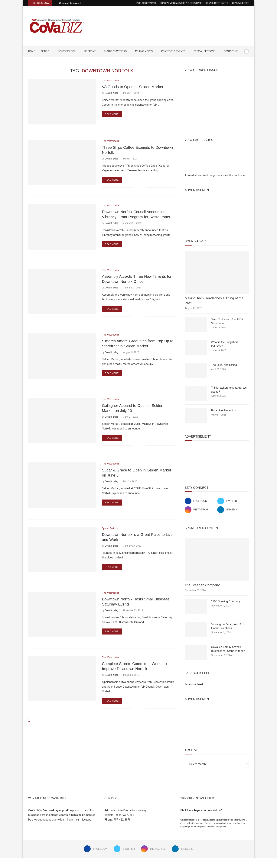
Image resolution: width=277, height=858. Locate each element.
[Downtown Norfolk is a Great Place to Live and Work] (62, 549)
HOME (31, 51)
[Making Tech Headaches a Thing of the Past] (217, 272)
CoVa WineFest (240, 3)
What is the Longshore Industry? (225, 344)
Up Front (90, 51)
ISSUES (45, 51)
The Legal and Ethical (224, 364)
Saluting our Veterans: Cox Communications (227, 626)
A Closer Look (66, 51)
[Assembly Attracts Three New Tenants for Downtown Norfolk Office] (62, 291)
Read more (112, 114)
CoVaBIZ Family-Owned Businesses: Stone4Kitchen (228, 648)
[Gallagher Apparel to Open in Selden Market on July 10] (62, 420)
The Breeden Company (202, 585)
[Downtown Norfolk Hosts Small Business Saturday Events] (62, 614)
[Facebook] (236, 62)
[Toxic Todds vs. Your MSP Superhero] (196, 324)
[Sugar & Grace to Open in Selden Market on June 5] (62, 485)
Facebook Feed (194, 684)
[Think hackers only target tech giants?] (196, 393)
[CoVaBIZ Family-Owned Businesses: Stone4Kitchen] (196, 652)
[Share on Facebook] (137, 122)
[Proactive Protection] (196, 415)
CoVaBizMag (111, 93)
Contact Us (231, 51)
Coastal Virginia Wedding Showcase (181, 3)
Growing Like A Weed (70, 3)
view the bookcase (234, 175)
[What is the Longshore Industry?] (196, 347)
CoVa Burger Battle (216, 3)
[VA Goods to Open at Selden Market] (62, 101)
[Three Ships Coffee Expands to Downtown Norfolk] (62, 162)
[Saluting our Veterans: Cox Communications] (196, 629)
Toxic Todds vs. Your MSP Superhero (227, 321)
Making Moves (144, 51)
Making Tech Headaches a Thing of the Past (214, 300)
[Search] (247, 62)
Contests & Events (173, 51)
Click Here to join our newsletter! (201, 810)
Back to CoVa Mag (146, 3)
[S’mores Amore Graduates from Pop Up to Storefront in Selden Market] (62, 356)
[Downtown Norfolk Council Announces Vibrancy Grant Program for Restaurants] (62, 226)
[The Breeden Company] (217, 559)
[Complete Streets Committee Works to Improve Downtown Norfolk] (62, 678)
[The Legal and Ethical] (196, 370)
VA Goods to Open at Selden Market (132, 87)
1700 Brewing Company (226, 601)
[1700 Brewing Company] (196, 606)
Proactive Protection (223, 410)
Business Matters (115, 51)
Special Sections (204, 51)
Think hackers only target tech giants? (229, 389)
